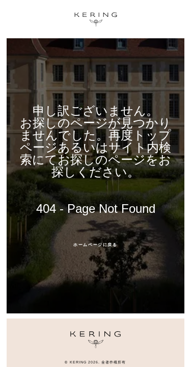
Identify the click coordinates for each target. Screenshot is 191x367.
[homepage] (96, 19)
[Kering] (95, 345)
